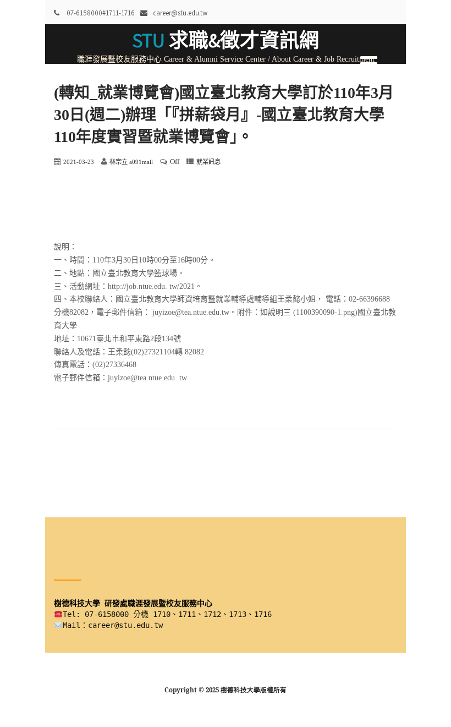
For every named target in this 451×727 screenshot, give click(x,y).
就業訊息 (208, 161)
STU (225, 40)
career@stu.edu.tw (180, 13)
